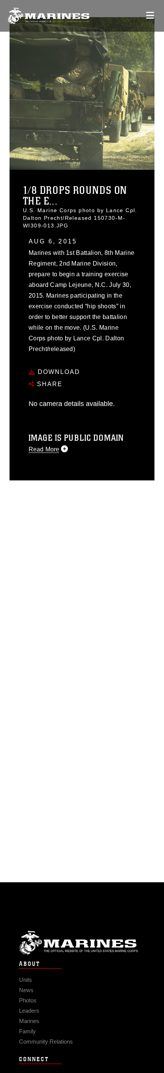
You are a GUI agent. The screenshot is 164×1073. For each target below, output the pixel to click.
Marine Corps (82, 942)
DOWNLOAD (57, 372)
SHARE (49, 384)
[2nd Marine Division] (49, 16)
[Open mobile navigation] (150, 15)
